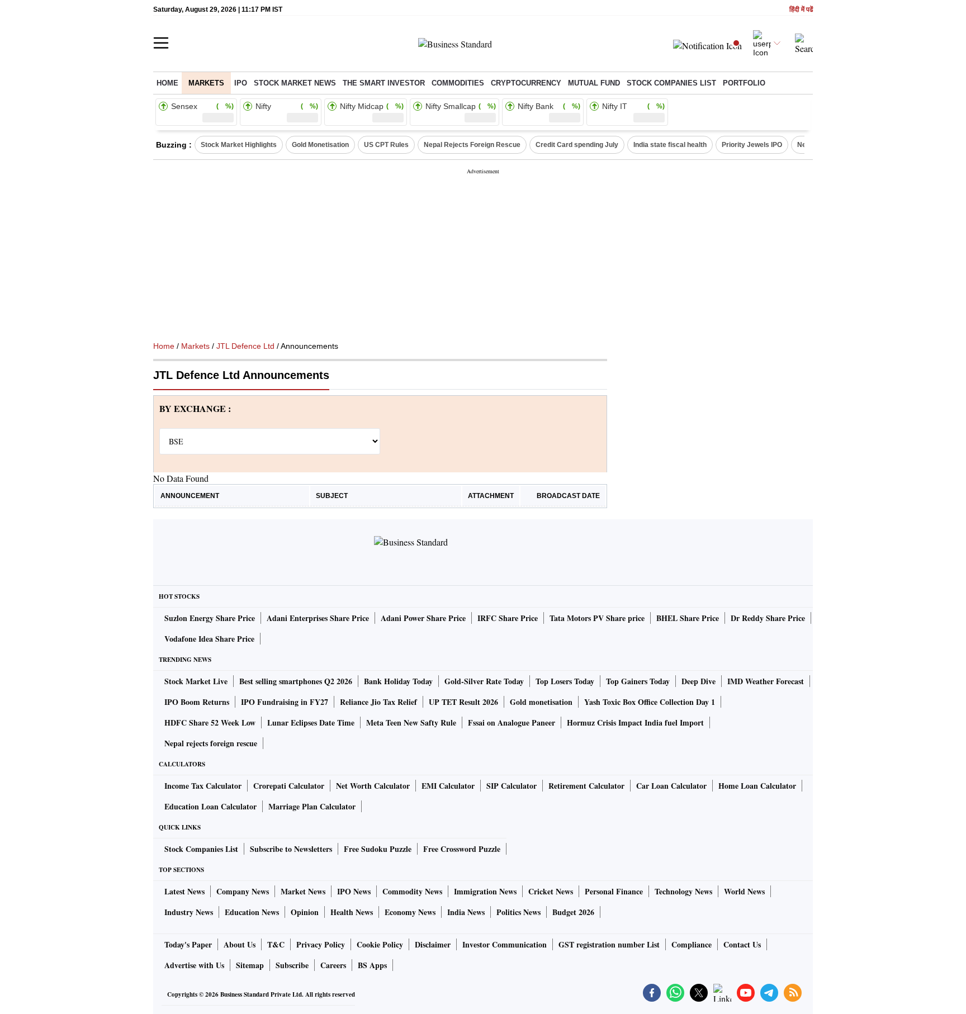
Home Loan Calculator (757, 786)
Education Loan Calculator (210, 806)
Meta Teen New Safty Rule (411, 722)
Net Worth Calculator (373, 786)
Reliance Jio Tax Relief (378, 702)
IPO (240, 83)
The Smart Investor (384, 83)
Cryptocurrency (526, 83)
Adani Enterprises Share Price (318, 618)
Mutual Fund (594, 83)
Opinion (305, 912)
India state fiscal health (670, 145)
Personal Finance (614, 891)
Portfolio (744, 83)
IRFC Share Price (507, 618)
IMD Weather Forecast (765, 681)
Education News (252, 912)
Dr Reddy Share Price (768, 618)
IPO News (354, 891)
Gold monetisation (541, 702)
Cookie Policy (380, 944)
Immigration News (485, 891)
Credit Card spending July (577, 145)
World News (744, 891)
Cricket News (550, 891)
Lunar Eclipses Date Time (310, 722)
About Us (239, 944)
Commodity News (412, 891)
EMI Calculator (448, 786)
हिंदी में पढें (801, 9)
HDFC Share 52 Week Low (209, 722)
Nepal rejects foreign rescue (210, 743)
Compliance (691, 944)
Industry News (188, 912)
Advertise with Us (194, 965)
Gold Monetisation (320, 145)
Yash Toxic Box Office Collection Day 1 (649, 702)
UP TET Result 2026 (463, 702)
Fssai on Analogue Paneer (511, 722)
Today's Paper (188, 944)
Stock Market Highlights (239, 145)
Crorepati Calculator (288, 786)
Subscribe (292, 965)
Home (167, 83)
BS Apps (372, 965)
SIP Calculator (511, 786)
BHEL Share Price (687, 618)
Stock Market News (295, 83)
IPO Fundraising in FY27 (284, 702)
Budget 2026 (573, 912)
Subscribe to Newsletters (291, 849)
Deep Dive (698, 681)
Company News (242, 891)
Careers (333, 965)
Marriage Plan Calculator (312, 806)
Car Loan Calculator (671, 786)
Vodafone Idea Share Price (209, 639)
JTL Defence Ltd (245, 346)
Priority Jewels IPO (752, 145)
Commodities (458, 83)
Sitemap (250, 965)
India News (466, 912)
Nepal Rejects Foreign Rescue (472, 145)
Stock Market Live (196, 681)
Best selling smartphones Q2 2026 (295, 681)
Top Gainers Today (638, 681)
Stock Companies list (671, 83)
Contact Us (742, 944)
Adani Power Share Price (423, 618)
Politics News (518, 912)
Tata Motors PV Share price (597, 618)
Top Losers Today (565, 681)
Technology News (683, 891)
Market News (303, 891)
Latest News (184, 891)
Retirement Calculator (586, 786)
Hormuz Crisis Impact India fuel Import (635, 722)
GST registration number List (609, 944)
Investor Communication (504, 944)
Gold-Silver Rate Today (484, 681)
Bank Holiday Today (398, 681)
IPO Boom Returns (196, 702)
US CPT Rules (386, 145)
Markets (206, 83)
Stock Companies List (201, 849)
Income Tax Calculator (203, 786)
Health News (351, 912)
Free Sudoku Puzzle (377, 849)
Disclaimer (433, 944)
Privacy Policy (320, 944)
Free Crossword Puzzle (461, 849)
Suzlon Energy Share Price (209, 618)
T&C (276, 944)
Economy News (410, 912)
